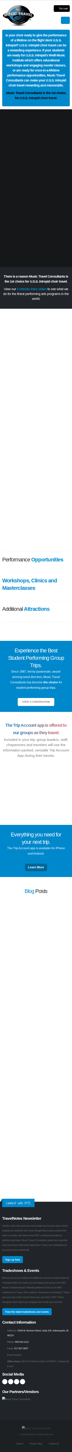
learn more (7, 935)
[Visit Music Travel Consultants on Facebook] (4, 1381)
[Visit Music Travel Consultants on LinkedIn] (16, 1381)
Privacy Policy (35, 1444)
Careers (19, 1444)
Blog (29, 891)
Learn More (36, 867)
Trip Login (63, 8)
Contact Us (53, 1444)
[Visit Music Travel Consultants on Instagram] (10, 1381)
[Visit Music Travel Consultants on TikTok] (22, 1381)
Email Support (14, 1355)
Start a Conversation (36, 702)
